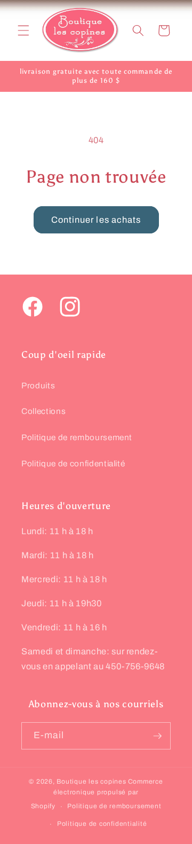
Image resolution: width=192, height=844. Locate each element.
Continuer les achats (96, 219)
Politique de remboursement (76, 437)
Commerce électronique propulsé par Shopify (97, 794)
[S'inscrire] (157, 736)
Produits (38, 385)
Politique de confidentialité (73, 463)
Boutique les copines (91, 781)
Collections (43, 411)
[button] (23, 30)
